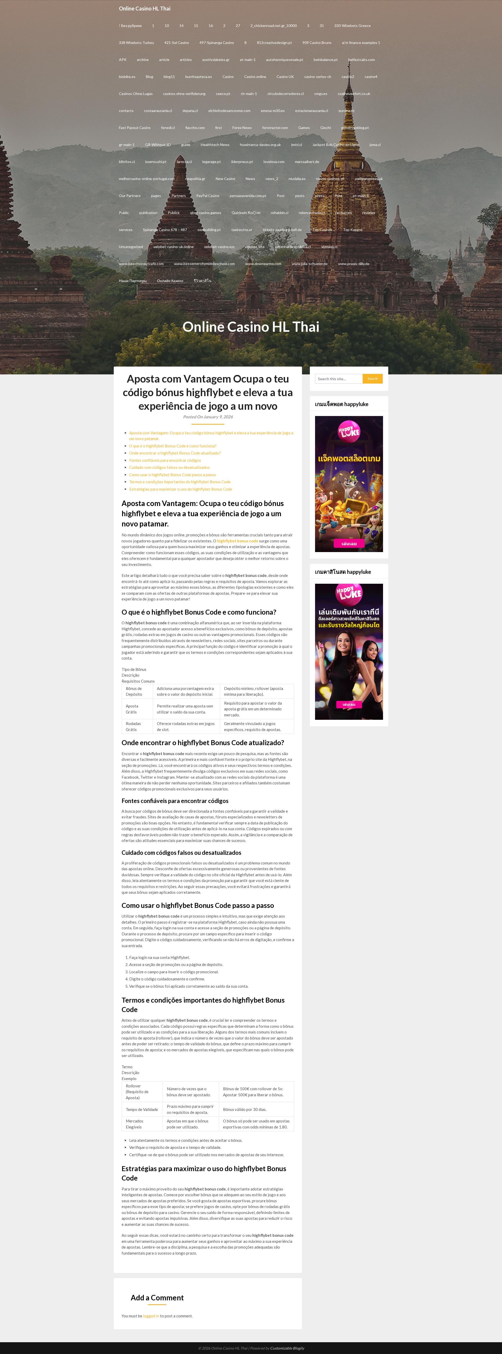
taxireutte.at (241, 229)
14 (181, 25)
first (218, 127)
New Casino (225, 178)
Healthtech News (215, 144)
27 (238, 25)
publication (148, 212)
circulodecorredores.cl (285, 93)
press (319, 195)
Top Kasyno (353, 229)
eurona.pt (347, 110)
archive (143, 59)
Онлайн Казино (170, 280)
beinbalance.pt (326, 59)
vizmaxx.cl (329, 246)
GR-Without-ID (158, 144)
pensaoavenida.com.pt (248, 195)
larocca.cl (184, 161)
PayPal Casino (207, 195)
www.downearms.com (263, 263)
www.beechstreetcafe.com (141, 263)
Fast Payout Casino (135, 127)
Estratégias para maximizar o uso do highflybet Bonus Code (180, 489)
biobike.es (127, 76)
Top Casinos (322, 229)
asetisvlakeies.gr (216, 59)
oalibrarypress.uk (369, 178)
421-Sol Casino (176, 42)
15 (196, 25)
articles (186, 59)
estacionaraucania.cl (311, 110)
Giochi (325, 127)
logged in (151, 1315)
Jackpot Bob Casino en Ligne (335, 144)
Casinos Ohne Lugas (136, 93)
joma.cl (375, 144)
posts (300, 195)
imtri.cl (296, 144)
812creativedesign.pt (274, 42)
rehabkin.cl (279, 212)
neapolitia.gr (195, 178)
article (164, 59)
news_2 (272, 178)
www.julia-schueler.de (310, 263)
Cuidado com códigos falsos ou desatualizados (169, 467)
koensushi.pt (156, 161)
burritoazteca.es (198, 76)
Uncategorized (131, 246)
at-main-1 (248, 59)
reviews (368, 212)
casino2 (348, 76)
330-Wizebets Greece (352, 25)
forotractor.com (275, 127)
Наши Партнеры (133, 280)
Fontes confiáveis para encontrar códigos (165, 460)
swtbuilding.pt (209, 229)
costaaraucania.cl (158, 110)
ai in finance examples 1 (361, 42)
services (126, 229)
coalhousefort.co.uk (354, 93)
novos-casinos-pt (330, 178)
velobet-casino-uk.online (173, 246)
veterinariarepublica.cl (293, 246)
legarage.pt (211, 161)
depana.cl (190, 110)
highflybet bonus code (237, 540)
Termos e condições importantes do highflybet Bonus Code (180, 481)
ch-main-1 (249, 93)
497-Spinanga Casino (216, 42)
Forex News (242, 127)
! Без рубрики (130, 25)
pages (156, 195)
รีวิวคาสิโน (203, 280)
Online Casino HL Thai (144, 8)
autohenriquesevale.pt (284, 59)
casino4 (371, 76)
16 (211, 25)
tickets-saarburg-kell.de (282, 229)
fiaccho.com (195, 127)
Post (281, 195)
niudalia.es (297, 178)
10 (167, 25)
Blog (149, 76)
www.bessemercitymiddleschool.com (204, 263)
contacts (126, 110)
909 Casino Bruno (317, 42)
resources (343, 212)
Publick (174, 212)
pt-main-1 (361, 195)
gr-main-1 (127, 144)
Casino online (255, 76)
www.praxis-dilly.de (353, 263)
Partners (179, 195)
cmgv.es (320, 93)
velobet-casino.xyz (219, 246)
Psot (339, 195)
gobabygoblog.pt (355, 127)
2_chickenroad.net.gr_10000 (273, 25)
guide (185, 144)
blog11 (169, 76)
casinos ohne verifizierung (184, 93)
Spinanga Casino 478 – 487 (165, 229)
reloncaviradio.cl (312, 212)
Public (124, 212)
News (250, 178)
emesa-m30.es (273, 110)
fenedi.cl (168, 127)
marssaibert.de (307, 161)
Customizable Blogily (287, 1348)
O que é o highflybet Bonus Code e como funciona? (172, 445)
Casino (228, 76)
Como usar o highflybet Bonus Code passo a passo (172, 474)
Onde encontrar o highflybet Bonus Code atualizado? (175, 453)
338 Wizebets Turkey (136, 42)
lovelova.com (274, 161)
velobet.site (255, 246)
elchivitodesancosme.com (229, 110)
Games (304, 127)
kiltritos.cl (127, 161)
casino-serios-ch (317, 76)
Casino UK (285, 76)
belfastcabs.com (361, 59)
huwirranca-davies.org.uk (260, 144)
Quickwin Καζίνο (246, 212)
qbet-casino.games (205, 212)
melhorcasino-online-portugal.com (147, 178)
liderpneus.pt (242, 161)
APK (123, 59)
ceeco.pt (223, 93)
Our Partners (130, 195)
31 (322, 25)
